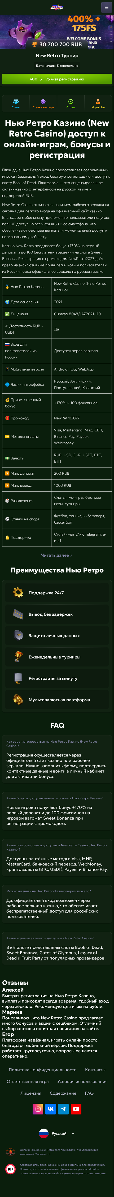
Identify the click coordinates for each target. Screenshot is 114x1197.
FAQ (89, 1093)
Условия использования (82, 1081)
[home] (57, 7)
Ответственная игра (28, 1081)
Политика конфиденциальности (43, 1069)
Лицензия (30, 1093)
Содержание (63, 1093)
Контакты (95, 1069)
